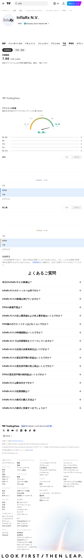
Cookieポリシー (22, 540)
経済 (3, 502)
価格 (18, 465)
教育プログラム (68, 486)
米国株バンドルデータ (24, 495)
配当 (3, 507)
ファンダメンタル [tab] (15, 43)
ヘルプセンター (22, 509)
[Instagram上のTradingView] (16, 430)
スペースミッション (24, 505)
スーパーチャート (8, 463)
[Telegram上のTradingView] (25, 430)
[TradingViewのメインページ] (9, 3)
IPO (3, 509)
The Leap (20, 484)
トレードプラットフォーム (72, 472)
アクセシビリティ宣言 (24, 542)
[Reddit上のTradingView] (34, 430)
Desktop (5, 535)
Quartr (31, 450)
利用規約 (35, 262)
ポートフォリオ (7, 516)
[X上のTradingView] (3, 430)
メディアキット (22, 514)
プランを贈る (21, 470)
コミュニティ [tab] (43, 43)
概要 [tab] (4, 43)
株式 (3, 469)
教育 (41, 484)
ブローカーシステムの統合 (72, 481)
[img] (46, 24)
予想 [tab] (64, 43)
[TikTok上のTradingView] (30, 430)
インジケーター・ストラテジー (50, 493)
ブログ (19, 507)
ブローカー (21, 479)
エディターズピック (46, 486)
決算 (3, 505)
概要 (18, 477)
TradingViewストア (23, 521)
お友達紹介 (43, 468)
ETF (3, 472)
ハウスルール (44, 472)
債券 (3, 474)
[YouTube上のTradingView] (12, 430)
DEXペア (5, 481)
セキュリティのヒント (24, 544)
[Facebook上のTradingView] (8, 430)
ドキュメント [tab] (30, 43)
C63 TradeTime (22, 526)
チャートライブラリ (70, 465)
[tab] (7, 50)
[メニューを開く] (3, 3)
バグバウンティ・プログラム (27, 547)
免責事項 (20, 535)
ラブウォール (44, 465)
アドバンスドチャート (71, 470)
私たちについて (22, 502)
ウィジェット (68, 463)
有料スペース (44, 500)
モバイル (5, 532)
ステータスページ (23, 549)
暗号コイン (6, 477)
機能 (18, 463)
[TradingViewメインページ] (10, 426)
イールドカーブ (7, 519)
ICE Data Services (17, 441)
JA (58, 3)
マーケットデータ (23, 468)
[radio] (67, 157)
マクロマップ (6, 523)
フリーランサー (44, 498)
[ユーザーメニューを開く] (63, 3)
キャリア (20, 512)
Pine (3, 484)
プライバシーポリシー (24, 537)
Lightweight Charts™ (70, 468)
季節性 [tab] (71, 43)
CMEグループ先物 (23, 491)
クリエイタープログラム (47, 470)
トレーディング (44, 481)
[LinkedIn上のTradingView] (21, 430)
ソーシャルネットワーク (47, 463)
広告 (64, 479)
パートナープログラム (71, 484)
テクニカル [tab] (55, 43)
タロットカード (22, 523)
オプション (6, 521)
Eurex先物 (20, 493)
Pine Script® (6, 526)
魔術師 (41, 495)
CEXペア (5, 479)
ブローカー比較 (22, 481)
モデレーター (44, 475)
